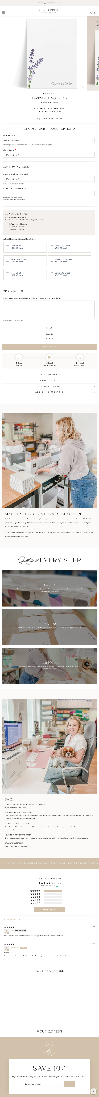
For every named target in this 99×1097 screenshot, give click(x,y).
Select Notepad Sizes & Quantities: (19, 239)
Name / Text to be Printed (15, 188)
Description (49, 375)
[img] (9, 927)
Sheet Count (8, 150)
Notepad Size (9, 135)
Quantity (50, 334)
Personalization (49, 386)
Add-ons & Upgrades (49, 392)
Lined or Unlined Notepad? (15, 174)
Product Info (49, 380)
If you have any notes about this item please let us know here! (32, 298)
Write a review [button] (50, 909)
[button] (46, 102)
